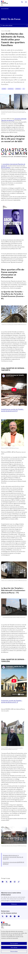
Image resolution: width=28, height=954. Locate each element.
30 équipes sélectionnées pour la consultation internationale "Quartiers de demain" (13, 857)
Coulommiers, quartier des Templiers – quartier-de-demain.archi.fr (11, 701)
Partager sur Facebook (2, 881)
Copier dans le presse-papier (18, 881)
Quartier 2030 (5, 167)
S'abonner (14, 904)
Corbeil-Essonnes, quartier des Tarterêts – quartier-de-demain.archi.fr (12, 410)
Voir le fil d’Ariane (4, 8)
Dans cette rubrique (7, 25)
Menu (26, 2)
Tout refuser (14, 947)
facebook (10, 916)
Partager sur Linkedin (10, 881)
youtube (18, 916)
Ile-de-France (10, 88)
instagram (14, 916)
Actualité (4, 88)
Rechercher (22, 2)
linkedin (6, 916)
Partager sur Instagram (14, 881)
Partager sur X (6, 881)
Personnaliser (14, 951)
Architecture (18, 88)
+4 (23, 88)
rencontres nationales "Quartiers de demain (13, 119)
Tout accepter (14, 943)
